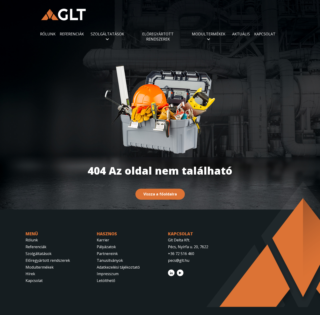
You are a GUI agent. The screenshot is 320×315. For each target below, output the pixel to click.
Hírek (30, 273)
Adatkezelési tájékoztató (118, 267)
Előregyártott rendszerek (48, 260)
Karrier (103, 240)
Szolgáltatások (39, 253)
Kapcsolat (34, 280)
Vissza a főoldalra (160, 194)
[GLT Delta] (63, 14)
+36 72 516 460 (181, 253)
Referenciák (36, 246)
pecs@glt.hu (178, 260)
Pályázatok (106, 246)
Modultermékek (40, 267)
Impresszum (108, 273)
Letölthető (106, 280)
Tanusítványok (110, 260)
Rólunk (32, 240)
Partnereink (107, 253)
